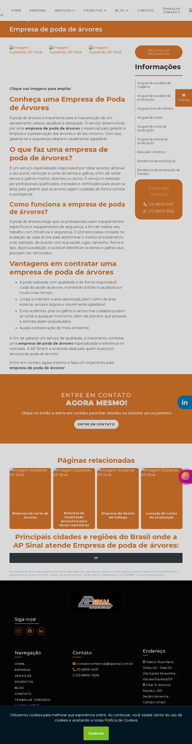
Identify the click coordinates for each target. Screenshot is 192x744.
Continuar (96, 733)
